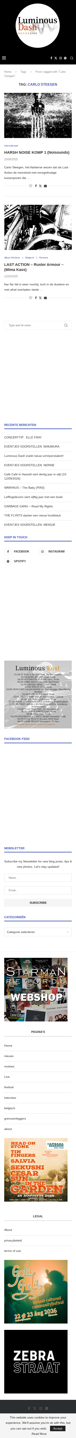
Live (7, 1076)
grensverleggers (15, 1118)
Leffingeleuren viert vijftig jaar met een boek (33, 497)
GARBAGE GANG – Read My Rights (28, 506)
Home (7, 71)
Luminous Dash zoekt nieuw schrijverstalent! (34, 455)
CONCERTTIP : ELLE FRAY (23, 437)
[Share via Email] (45, 186)
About (8, 1230)
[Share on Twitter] (40, 186)
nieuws (9, 1056)
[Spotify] (65, 58)
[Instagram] (60, 58)
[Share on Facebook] (36, 186)
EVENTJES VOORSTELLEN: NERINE (29, 465)
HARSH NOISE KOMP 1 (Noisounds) (36, 152)
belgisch (9, 1108)
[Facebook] (51, 58)
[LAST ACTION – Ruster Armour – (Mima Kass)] (38, 227)
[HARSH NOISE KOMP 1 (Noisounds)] (38, 115)
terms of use (12, 1250)
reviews (9, 1066)
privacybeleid (13, 1240)
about (8, 1129)
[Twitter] (55, 58)
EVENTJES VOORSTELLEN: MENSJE (29, 524)
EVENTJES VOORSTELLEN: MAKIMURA (31, 446)
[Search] (72, 58)
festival (9, 1087)
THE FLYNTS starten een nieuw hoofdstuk (32, 515)
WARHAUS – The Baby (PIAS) (24, 487)
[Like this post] (30, 186)
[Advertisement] (38, 376)
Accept (57, 1428)
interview (10, 1097)
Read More (39, 1433)
